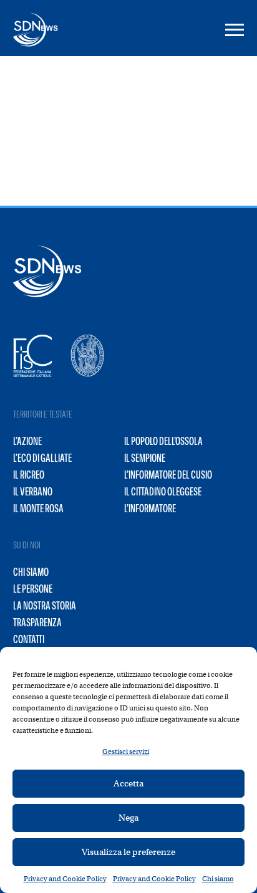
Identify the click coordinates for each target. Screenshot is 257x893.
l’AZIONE (27, 441)
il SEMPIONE (144, 458)
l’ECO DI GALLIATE (42, 458)
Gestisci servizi (125, 751)
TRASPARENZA (37, 622)
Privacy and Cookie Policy (65, 878)
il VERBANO (32, 491)
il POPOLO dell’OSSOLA (163, 441)
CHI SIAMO (31, 572)
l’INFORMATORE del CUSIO (168, 475)
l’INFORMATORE (150, 508)
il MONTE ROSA (38, 508)
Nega (128, 817)
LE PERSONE (32, 589)
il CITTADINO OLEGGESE (162, 491)
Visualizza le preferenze (128, 851)
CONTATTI (28, 639)
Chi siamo (218, 878)
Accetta (128, 783)
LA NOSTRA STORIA (44, 605)
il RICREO (28, 475)
